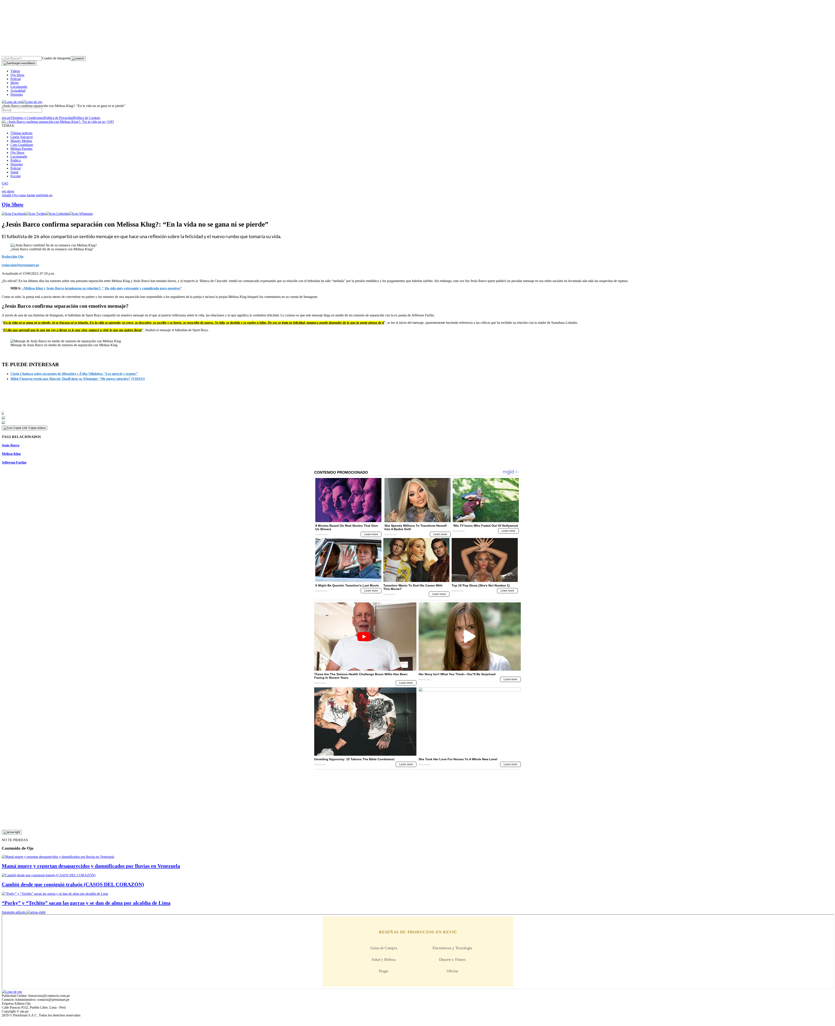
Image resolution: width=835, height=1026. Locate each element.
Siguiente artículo (14, 912)
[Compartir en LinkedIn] (57, 214)
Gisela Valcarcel (21, 137)
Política (15, 160)
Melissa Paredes (21, 148)
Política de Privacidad (59, 118)
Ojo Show (17, 75)
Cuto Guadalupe (21, 145)
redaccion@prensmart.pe (20, 265)
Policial (15, 79)
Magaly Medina (21, 141)
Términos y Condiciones (27, 118)
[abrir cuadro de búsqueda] (78, 58)
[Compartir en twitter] (36, 214)
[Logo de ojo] (12, 102)
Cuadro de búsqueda (56, 58)
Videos (15, 71)
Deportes (16, 94)
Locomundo (18, 87)
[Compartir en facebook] (14, 214)
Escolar (15, 176)
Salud (14, 172)
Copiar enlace (37, 427)
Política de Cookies (87, 118)
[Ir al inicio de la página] (12, 832)
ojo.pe (6, 118)
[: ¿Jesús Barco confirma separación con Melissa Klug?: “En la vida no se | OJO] (58, 122)
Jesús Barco (10, 445)
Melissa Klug (11, 454)
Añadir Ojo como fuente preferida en (27, 195)
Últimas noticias (21, 133)
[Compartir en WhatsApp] (81, 214)
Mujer (14, 83)
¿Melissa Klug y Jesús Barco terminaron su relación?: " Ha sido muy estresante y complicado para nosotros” (102, 288)
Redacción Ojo (12, 256)
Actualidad (17, 90)
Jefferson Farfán (14, 462)
